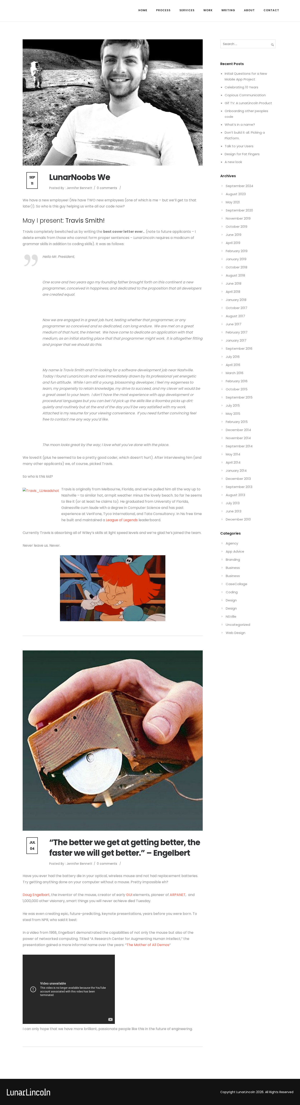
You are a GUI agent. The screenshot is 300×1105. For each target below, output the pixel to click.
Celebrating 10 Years (241, 87)
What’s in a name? (240, 124)
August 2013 (235, 495)
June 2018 (233, 283)
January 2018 (236, 299)
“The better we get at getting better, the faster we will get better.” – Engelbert (124, 847)
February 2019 (237, 251)
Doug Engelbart (36, 894)
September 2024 (239, 186)
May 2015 (233, 413)
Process (163, 10)
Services (187, 10)
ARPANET (178, 894)
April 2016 (233, 364)
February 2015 (237, 421)
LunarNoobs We (79, 177)
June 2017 (233, 324)
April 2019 (233, 242)
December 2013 (238, 478)
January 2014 (236, 470)
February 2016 (237, 381)
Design (231, 600)
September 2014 (239, 446)
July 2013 (233, 503)
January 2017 (236, 340)
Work (208, 10)
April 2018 (233, 291)
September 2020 (239, 210)
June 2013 (233, 511)
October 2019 (236, 226)
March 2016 (234, 373)
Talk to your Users (239, 146)
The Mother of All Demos (148, 944)
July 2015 (233, 405)
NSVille (231, 616)
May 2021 (233, 202)
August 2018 (235, 275)
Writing (228, 10)
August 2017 (235, 316)
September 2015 (239, 397)
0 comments (107, 188)
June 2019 (233, 234)
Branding (233, 559)
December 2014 (238, 430)
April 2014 (233, 462)
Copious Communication (245, 95)
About (249, 10)
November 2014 (238, 438)
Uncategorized (238, 624)
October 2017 (236, 308)
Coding (232, 592)
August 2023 (236, 194)
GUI (129, 894)
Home (142, 10)
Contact (271, 10)
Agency (232, 543)
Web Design (235, 632)
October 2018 (236, 267)
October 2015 (237, 389)
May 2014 (233, 454)
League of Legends (122, 519)
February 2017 (237, 332)
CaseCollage (236, 584)
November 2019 (238, 218)
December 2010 (238, 519)
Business (233, 567)
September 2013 (239, 486)
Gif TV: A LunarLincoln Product (248, 103)
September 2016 (239, 348)
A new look (233, 162)
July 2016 (233, 356)
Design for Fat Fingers (242, 154)
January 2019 (236, 259)
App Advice (235, 551)
